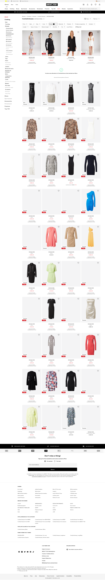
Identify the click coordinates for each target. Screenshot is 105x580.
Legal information (60, 575)
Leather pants (56, 495)
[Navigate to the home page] (25, 546)
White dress (37, 491)
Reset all (79, 27)
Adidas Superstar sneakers (41, 493)
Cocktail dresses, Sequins (23, 537)
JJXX (54, 511)
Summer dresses (73, 497)
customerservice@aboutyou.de (39, 476)
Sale (31, 24)
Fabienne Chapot (39, 509)
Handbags (20, 491)
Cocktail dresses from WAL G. (76, 519)
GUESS (54, 509)
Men (12, 4)
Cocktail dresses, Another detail (42, 537)
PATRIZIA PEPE (50, 16)
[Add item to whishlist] (39, 32)
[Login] (87, 4)
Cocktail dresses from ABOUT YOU (77, 521)
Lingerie (54, 491)
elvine (54, 507)
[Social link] (19, 552)
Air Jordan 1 (20, 489)
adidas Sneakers (38, 489)
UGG (19, 509)
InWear (36, 511)
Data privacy (42, 575)
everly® (19, 503)
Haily (19, 511)
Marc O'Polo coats (57, 489)
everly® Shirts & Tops (57, 493)
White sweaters (73, 489)
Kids (17, 4)
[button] (88, 19)
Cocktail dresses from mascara (59, 521)
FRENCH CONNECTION (75, 507)
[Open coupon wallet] (83, 4)
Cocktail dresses (41, 16)
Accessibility (69, 575)
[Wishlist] (95, 4)
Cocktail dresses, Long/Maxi (76, 535)
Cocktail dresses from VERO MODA (42, 519)
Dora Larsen (73, 505)
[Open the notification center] (91, 4)
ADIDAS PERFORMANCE (58, 503)
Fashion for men (56, 497)
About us (26, 575)
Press (31, 575)
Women (7, 4)
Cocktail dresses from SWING (24, 519)
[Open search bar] (80, 8)
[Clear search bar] (99, 8)
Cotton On (55, 505)
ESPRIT (36, 507)
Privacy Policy (31, 475)
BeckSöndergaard (21, 505)
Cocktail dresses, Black (22, 529)
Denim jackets (21, 495)
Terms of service (50, 575)
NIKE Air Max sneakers (22, 493)
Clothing (29, 16)
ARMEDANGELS (38, 503)
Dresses (34, 16)
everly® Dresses (21, 497)
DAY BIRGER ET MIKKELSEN (24, 507)
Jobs (36, 575)
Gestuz (71, 509)
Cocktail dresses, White (40, 529)
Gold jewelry (38, 497)
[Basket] (99, 4)
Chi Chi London (38, 505)
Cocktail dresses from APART (59, 519)
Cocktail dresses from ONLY (24, 521)
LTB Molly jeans (73, 493)
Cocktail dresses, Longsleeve (59, 535)
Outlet (8, 1)
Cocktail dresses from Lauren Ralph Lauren (42, 522)
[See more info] (32, 64)
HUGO (71, 503)
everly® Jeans (73, 495)
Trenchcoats (73, 491)
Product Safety (77, 575)
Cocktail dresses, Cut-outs (41, 535)
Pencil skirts (37, 495)
